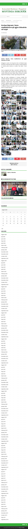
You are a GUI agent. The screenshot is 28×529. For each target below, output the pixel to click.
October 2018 (4, 439)
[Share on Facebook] (5, 55)
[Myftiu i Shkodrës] (4, 175)
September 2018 (4, 441)
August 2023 (4, 312)
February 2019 (4, 430)
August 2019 (4, 417)
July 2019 (3, 419)
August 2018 (4, 443)
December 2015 (4, 513)
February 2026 (4, 247)
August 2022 (4, 339)
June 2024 (3, 291)
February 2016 (4, 508)
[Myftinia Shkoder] (14, 10)
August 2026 (4, 234)
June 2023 (3, 317)
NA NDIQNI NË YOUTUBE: (9, 179)
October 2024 (4, 282)
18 (6, 221)
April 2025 (3, 269)
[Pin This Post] (17, 55)
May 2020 (3, 397)
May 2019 (3, 423)
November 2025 (4, 254)
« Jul (2, 228)
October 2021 (4, 360)
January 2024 (4, 302)
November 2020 (4, 384)
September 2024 (4, 284)
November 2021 (4, 358)
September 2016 (4, 493)
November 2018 (4, 436)
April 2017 (3, 478)
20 (14, 221)
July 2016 (3, 497)
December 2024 (4, 278)
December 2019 (4, 408)
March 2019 (3, 428)
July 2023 (3, 315)
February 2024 (4, 299)
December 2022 (4, 330)
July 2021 (3, 367)
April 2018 (3, 452)
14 (17, 218)
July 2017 (3, 471)
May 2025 (3, 267)
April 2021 (3, 373)
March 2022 (3, 349)
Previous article (14, 163)
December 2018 (4, 434)
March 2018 (3, 454)
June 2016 (3, 500)
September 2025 (4, 258)
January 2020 (4, 406)
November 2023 (4, 306)
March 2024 (3, 297)
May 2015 (3, 517)
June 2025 (3, 265)
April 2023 (3, 321)
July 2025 (3, 262)
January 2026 (4, 249)
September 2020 (4, 389)
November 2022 (4, 332)
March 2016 (3, 506)
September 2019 (4, 415)
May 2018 (3, 450)
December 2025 (4, 252)
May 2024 (3, 293)
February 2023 (4, 325)
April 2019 (3, 426)
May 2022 (3, 345)
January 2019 (4, 432)
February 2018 (4, 456)
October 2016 (4, 491)
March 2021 (3, 376)
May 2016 (3, 502)
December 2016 (4, 486)
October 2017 (4, 465)
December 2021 (4, 356)
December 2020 (4, 382)
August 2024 (4, 286)
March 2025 (3, 271)
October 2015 (4, 515)
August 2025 (4, 260)
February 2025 (4, 273)
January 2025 (4, 275)
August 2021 (4, 365)
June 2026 (3, 238)
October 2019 (4, 413)
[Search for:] (14, 16)
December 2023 (4, 304)
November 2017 (4, 463)
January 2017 (4, 484)
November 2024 (4, 280)
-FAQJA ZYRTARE (21, 527)
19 (10, 221)
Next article (14, 164)
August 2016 (4, 495)
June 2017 (3, 473)
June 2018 (3, 447)
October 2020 (4, 386)
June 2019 (3, 421)
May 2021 (3, 371)
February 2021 (4, 378)
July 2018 (3, 445)
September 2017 (4, 467)
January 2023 (4, 328)
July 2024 (3, 289)
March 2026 (3, 245)
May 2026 (3, 241)
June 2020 (3, 395)
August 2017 (4, 469)
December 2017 (4, 460)
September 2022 (4, 336)
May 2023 (3, 319)
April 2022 (3, 347)
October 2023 (4, 308)
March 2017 (3, 480)
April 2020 (3, 399)
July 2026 (3, 236)
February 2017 (4, 482)
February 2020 (4, 404)
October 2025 (4, 256)
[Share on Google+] (23, 55)
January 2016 (4, 510)
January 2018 (4, 458)
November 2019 (4, 410)
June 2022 (3, 343)
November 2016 (4, 489)
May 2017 (3, 476)
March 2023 (3, 323)
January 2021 (4, 380)
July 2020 (3, 393)
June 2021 (3, 369)
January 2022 (4, 354)
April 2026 (3, 243)
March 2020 (3, 402)
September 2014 (4, 519)
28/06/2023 (4, 32)
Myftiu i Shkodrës (11, 172)
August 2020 (4, 391)
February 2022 (4, 352)
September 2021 (4, 362)
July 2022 (3, 341)
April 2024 (3, 295)
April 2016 (3, 504)
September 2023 (4, 310)
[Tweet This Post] (11, 55)
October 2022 (4, 334)
